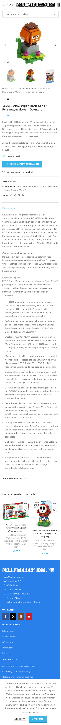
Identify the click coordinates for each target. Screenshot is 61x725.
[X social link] (15, 195)
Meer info (20, 719)
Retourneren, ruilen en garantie (17, 676)
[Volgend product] (12, 99)
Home (5, 88)
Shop (4, 653)
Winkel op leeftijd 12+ (16, 538)
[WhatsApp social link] (23, 195)
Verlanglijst (7, 647)
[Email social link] (19, 195)
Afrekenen (7, 642)
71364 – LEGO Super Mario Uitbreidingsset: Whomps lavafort (16, 527)
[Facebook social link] (11, 195)
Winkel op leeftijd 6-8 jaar (16, 541)
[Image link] (28, 569)
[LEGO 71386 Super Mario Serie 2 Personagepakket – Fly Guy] (45, 513)
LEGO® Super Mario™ (42, 88)
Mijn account (8, 631)
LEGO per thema (19, 88)
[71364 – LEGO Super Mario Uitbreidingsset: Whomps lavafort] (16, 511)
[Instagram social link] (21, 616)
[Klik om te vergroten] (8, 61)
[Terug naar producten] (8, 99)
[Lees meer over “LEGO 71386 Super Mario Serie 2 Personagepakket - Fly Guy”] (54, 509)
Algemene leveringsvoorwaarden (18, 666)
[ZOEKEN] (55, 14)
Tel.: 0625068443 (12, 589)
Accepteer (38, 719)
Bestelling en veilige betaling (16, 671)
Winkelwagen (9, 636)
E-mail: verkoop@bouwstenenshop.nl (22, 602)
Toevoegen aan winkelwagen (22, 164)
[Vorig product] (4, 99)
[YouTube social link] (29, 616)
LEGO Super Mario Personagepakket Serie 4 (24, 91)
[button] (5, 45)
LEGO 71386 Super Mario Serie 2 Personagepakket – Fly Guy (45, 533)
